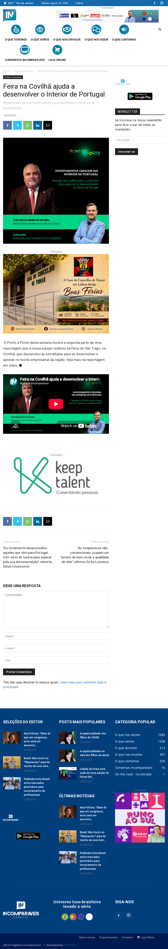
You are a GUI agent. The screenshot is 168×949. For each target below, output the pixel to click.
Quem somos (87, 937)
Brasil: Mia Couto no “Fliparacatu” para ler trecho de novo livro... (37, 762)
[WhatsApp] (27, 125)
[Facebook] (154, 3)
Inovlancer (70, 945)
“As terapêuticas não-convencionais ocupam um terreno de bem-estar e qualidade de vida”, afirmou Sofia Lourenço (85, 555)
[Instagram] (161, 3)
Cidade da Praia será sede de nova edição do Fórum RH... (94, 772)
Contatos (127, 937)
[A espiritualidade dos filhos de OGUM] (68, 738)
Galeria (79, 3)
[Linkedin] (37, 125)
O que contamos (23, 71)
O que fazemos (108, 937)
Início (6, 71)
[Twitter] (17, 125)
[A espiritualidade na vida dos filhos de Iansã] (68, 755)
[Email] (47, 125)
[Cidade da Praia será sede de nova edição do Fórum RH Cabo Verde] (68, 773)
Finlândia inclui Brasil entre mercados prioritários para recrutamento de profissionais (37, 787)
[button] (159, 30)
